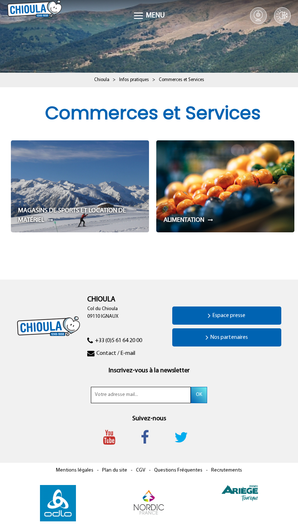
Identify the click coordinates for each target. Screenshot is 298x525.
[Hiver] (282, 15)
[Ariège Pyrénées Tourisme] (240, 493)
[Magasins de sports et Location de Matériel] (80, 186)
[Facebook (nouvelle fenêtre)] (148, 437)
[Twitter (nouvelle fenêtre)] (184, 437)
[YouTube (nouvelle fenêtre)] (112, 437)
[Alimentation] (225, 186)
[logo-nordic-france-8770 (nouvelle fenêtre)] (148, 503)
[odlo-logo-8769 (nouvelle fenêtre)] (58, 503)
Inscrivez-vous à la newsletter (149, 371)
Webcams (258, 15)
